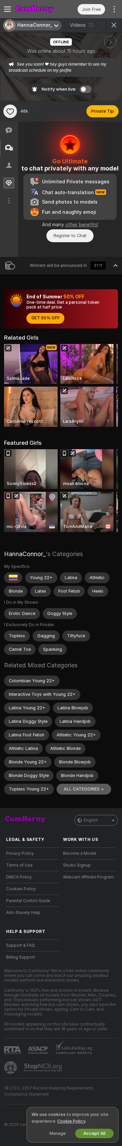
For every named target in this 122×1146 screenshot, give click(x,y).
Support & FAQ (20, 945)
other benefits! (81, 224)
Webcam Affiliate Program (88, 877)
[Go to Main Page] (38, 9)
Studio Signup (77, 865)
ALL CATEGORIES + (84, 789)
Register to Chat (70, 235)
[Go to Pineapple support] (11, 1067)
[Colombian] (13, 577)
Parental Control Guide (28, 900)
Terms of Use (19, 865)
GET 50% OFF (45, 318)
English (91, 820)
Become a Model (79, 853)
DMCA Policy (19, 877)
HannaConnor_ (25, 553)
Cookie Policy (71, 1121)
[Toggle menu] (7, 9)
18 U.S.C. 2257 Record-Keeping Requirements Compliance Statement (49, 1091)
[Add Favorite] (10, 111)
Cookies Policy (21, 889)
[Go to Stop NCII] (44, 1067)
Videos (82, 25)
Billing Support (20, 957)
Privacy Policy (20, 853)
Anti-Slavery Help (23, 912)
